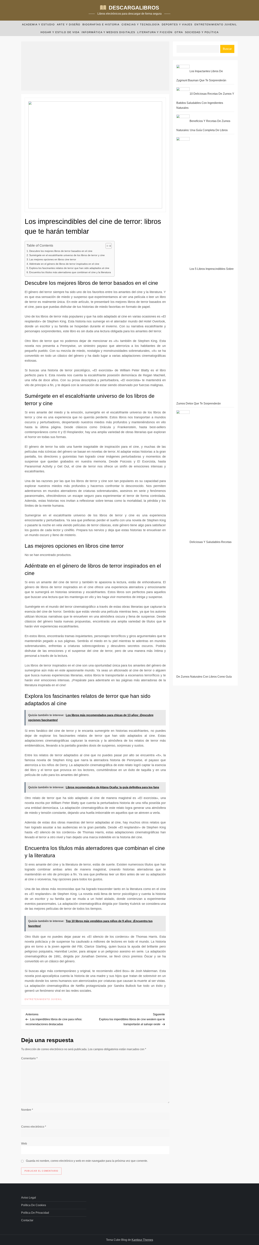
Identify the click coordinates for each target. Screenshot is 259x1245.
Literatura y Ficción (154, 32)
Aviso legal (28, 1197)
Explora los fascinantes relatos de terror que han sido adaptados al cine (69, 268)
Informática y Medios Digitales (108, 32)
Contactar (27, 1220)
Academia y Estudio (38, 24)
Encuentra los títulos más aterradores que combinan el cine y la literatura (70, 272)
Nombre (27, 1109)
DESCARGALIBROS (134, 8)
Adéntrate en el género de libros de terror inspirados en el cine (64, 263)
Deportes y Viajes (177, 24)
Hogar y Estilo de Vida (60, 32)
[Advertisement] (95, 66)
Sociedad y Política (202, 32)
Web (24, 1143)
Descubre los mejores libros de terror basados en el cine (60, 251)
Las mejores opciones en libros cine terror (52, 259)
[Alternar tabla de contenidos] (107, 246)
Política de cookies (33, 1205)
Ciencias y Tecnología (141, 24)
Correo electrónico (33, 1126)
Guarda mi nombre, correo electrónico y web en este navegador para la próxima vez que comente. (87, 1160)
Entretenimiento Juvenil (216, 24)
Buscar (227, 48)
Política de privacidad (35, 1212)
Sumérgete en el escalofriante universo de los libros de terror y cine (67, 255)
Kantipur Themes (142, 1239)
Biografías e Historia (100, 24)
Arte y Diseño (68, 24)
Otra (179, 32)
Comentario (29, 1058)
